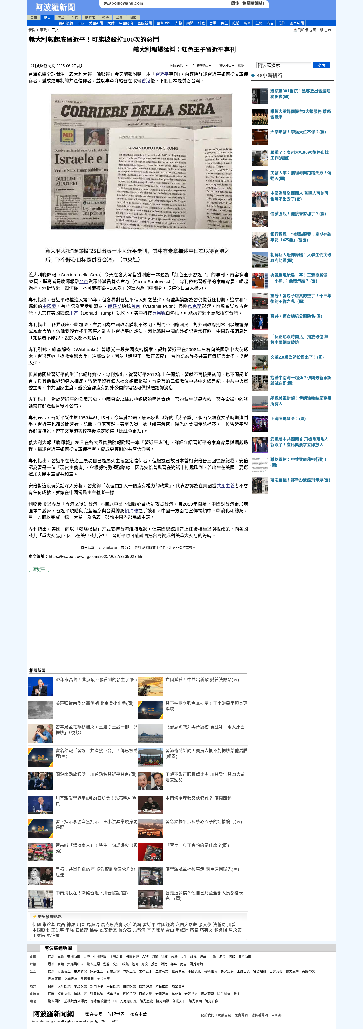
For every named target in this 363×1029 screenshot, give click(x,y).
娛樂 (105, 17)
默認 (241, 65)
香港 (146, 80)
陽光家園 (195, 1001)
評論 (61, 17)
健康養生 (64, 971)
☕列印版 (300, 30)
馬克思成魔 (112, 924)
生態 (258, 23)
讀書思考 (292, 971)
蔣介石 (124, 930)
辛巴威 (153, 930)
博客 (133, 17)
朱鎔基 (49, 924)
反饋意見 (224, 1015)
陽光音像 (211, 1001)
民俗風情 (223, 993)
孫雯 (94, 930)
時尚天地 (145, 993)
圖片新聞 (245, 956)
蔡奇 (194, 930)
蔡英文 (206, 930)
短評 (135, 964)
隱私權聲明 (259, 1015)
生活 (75, 17)
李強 (69, 930)
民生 (224, 23)
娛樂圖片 (178, 986)
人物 (178, 23)
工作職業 (162, 971)
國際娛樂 (129, 986)
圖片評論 (196, 964)
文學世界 (71, 979)
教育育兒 (178, 971)
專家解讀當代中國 (103, 1001)
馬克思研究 (128, 1001)
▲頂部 (276, 1015)
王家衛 (38, 935)
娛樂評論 (145, 986)
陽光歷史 (146, 1001)
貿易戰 (159, 313)
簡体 (235, 3)
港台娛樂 (113, 986)
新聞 (47, 17)
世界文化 (276, 971)
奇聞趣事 (162, 993)
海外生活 (129, 971)
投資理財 (259, 971)
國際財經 (163, 23)
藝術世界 (211, 971)
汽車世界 (113, 993)
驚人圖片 (54, 1001)
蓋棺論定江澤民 (76, 1001)
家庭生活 (96, 971)
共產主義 (226, 485)
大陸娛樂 (64, 986)
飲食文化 (64, 993)
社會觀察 (96, 993)
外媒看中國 (75, 964)
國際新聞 (145, 23)
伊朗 (36, 924)
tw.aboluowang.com (123, 3)
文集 (116, 964)
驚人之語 (93, 964)
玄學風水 (145, 971)
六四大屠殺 (186, 924)
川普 (73, 313)
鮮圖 (236, 993)
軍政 (80, 23)
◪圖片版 (316, 30)
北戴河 (139, 930)
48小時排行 (270, 75)
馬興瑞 (93, 924)
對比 (164, 964)
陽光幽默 (162, 1001)
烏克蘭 (195, 306)
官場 (213, 23)
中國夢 (49, 306)
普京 (135, 306)
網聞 (190, 23)
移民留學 (129, 993)
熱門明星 (96, 986)
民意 (183, 964)
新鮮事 (90, 17)
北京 (83, 281)
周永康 (235, 930)
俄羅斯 (115, 306)
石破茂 (81, 930)
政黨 (125, 964)
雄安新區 (108, 930)
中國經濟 (126, 23)
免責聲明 (241, 1015)
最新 (66, 23)
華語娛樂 (80, 986)
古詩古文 (243, 971)
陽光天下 (179, 1001)
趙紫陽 (220, 930)
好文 (144, 964)
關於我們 (207, 1015)
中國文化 (194, 971)
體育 (247, 23)
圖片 (297, 23)
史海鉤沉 (80, 971)
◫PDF (329, 30)
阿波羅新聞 (55, 7)
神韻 (71, 924)
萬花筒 (177, 993)
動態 (106, 964)
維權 (236, 23)
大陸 (111, 23)
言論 (61, 964)
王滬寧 (57, 930)
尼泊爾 (53, 935)
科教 (201, 23)
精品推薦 (162, 986)
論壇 (119, 17)
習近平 (162, 74)
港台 (270, 23)
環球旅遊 (207, 993)
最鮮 (51, 993)
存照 (173, 964)
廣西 (61, 924)
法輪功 (219, 924)
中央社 (136, 547)
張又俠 (205, 924)
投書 (154, 964)
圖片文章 (103, 979)
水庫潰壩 (132, 924)
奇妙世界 (191, 993)
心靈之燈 (113, 971)
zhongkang (108, 547)
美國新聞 (96, 23)
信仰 (281, 23)
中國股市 (41, 930)
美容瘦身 (227, 971)
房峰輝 (182, 930)
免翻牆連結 (252, 3)
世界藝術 (54, 979)
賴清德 (131, 510)
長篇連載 (87, 979)
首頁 (33, 17)
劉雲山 (167, 930)
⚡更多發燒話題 (47, 917)
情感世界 (80, 993)
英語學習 (308, 971)
